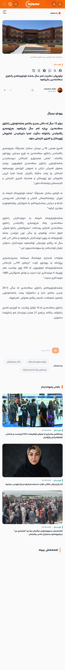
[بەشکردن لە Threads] (39, 70)
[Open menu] (4, 12)
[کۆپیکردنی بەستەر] (33, 70)
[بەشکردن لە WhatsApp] (49, 70)
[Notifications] (60, 4)
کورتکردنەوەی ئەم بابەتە (37, 361)
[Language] (10, 4)
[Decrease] (10, 90)
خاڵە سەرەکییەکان (13, 361)
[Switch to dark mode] (54, 4)
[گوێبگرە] (32, 90)
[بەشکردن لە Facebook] (60, 70)
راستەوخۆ (54, 13)
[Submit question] (55, 350)
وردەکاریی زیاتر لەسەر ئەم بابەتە (34, 369)
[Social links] (4, 4)
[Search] (15, 4)
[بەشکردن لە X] (55, 70)
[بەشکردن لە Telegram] (44, 70)
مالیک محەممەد (50, 89)
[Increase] (4, 90)
